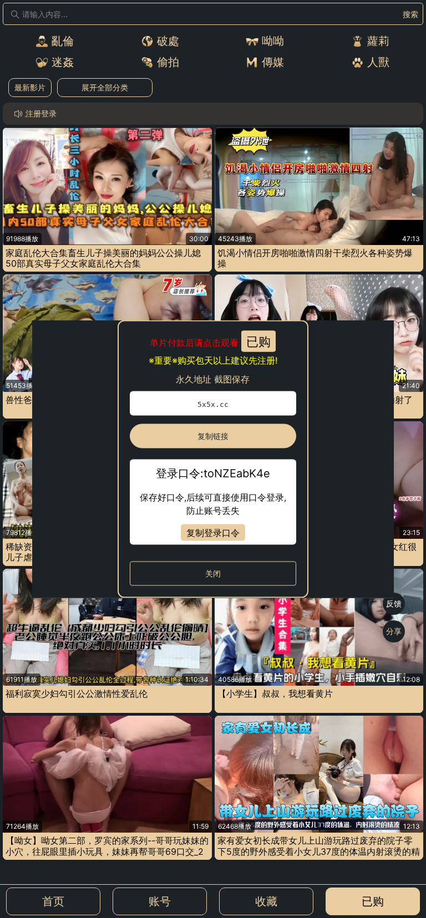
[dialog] (213, 459)
